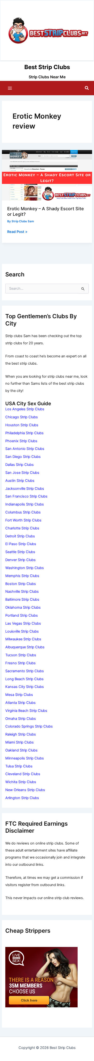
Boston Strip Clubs (20, 584)
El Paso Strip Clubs (20, 544)
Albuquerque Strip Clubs (25, 647)
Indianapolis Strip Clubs (24, 504)
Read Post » (17, 232)
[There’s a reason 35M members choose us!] (41, 977)
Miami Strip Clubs (19, 742)
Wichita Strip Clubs (20, 782)
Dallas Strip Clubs (19, 464)
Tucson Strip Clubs (20, 655)
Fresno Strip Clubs (20, 663)
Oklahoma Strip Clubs (23, 607)
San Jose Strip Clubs (22, 472)
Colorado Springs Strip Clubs (29, 726)
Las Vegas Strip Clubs (23, 623)
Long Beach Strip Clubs (24, 679)
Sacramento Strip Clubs (24, 671)
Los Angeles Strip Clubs (24, 409)
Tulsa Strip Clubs (19, 766)
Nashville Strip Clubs (22, 591)
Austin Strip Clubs (19, 480)
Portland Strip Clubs (21, 615)
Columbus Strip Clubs (23, 512)
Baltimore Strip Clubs (22, 599)
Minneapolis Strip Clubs (24, 758)
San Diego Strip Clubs (23, 457)
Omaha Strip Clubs (20, 718)
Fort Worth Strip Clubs (23, 520)
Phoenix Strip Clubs (21, 441)
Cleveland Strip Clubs (22, 774)
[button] (87, 88)
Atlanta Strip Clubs (20, 702)
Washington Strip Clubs (24, 568)
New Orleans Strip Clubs (25, 790)
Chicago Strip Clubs (21, 417)
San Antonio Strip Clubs (24, 449)
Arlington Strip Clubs (22, 798)
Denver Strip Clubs (20, 560)
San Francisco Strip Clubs (26, 496)
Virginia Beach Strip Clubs (26, 710)
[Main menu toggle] (10, 88)
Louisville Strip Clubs (22, 631)
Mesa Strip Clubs (19, 695)
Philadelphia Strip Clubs (24, 433)
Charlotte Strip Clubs (22, 528)
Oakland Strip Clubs (21, 750)
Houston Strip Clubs (21, 425)
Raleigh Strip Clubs (20, 734)
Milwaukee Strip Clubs (23, 639)
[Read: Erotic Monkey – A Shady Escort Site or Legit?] (47, 175)
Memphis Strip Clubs (22, 576)
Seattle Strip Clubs (20, 552)
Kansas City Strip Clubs (24, 687)
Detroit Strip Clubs (20, 536)
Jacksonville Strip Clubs (24, 488)
